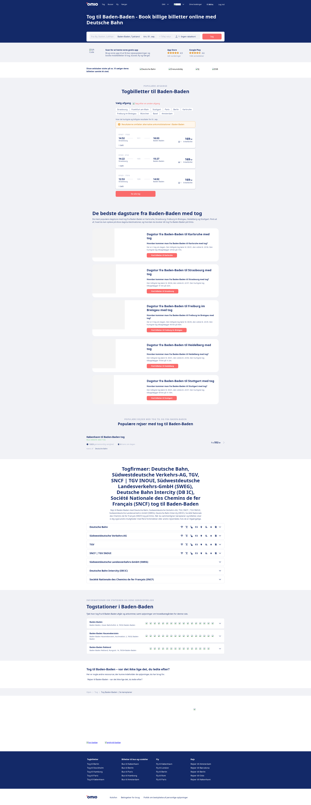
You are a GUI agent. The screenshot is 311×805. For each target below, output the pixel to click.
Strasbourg (122, 109)
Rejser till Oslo (197, 775)
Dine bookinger (195, 4)
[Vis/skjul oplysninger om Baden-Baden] (220, 623)
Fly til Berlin (161, 771)
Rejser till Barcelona (200, 767)
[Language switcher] (179, 4)
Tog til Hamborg (95, 771)
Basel (155, 113)
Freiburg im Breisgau (126, 113)
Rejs (193, 759)
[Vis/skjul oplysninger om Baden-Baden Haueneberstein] (220, 636)
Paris (167, 109)
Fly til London (162, 767)
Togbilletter (92, 759)
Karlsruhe (187, 109)
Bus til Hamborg (129, 775)
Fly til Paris (161, 779)
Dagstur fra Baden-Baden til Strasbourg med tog (179, 272)
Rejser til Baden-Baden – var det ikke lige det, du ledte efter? (114, 679)
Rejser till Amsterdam (201, 764)
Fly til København (164, 764)
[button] (150, 36)
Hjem (88, 692)
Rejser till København (201, 779)
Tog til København (95, 779)
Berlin (176, 109)
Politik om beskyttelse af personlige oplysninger (166, 797)
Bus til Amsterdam (130, 779)
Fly (117, 4)
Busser (110, 4)
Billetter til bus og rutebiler (135, 759)
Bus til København (130, 764)
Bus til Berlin (128, 767)
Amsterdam (167, 113)
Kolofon (113, 797)
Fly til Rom (161, 775)
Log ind (221, 4)
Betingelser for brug (130, 797)
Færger (124, 4)
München (144, 113)
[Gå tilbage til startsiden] (94, 4)
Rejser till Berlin (198, 771)
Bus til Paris (127, 771)
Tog (103, 4)
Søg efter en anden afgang (147, 103)
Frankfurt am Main (140, 109)
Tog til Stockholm (95, 767)
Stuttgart (157, 109)
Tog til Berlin (93, 764)
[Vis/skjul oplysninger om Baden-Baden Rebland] (220, 648)
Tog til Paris (92, 775)
